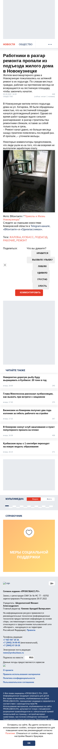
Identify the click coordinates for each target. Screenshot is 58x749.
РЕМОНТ (21, 240)
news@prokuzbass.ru (13, 653)
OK (29, 743)
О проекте (8, 670)
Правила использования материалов (21, 674)
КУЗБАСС (28, 237)
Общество (25, 44)
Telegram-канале (40, 226)
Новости (9, 44)
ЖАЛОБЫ (15, 237)
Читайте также (15, 370)
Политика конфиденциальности (19, 678)
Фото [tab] (49, 499)
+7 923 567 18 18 (11, 640)
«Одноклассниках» (31, 229)
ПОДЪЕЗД (41, 237)
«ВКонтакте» (10, 229)
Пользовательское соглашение (18, 682)
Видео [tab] (35, 499)
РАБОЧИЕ (9, 240)
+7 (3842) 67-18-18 (11, 645)
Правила (31, 630)
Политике (10, 733)
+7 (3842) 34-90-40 (11, 642)
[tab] (7, 506)
